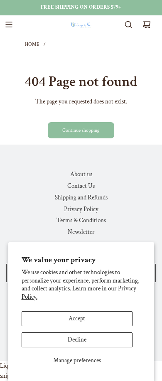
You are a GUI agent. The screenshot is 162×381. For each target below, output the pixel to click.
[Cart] (146, 24)
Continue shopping (81, 130)
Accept (77, 318)
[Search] (128, 24)
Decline (77, 340)
